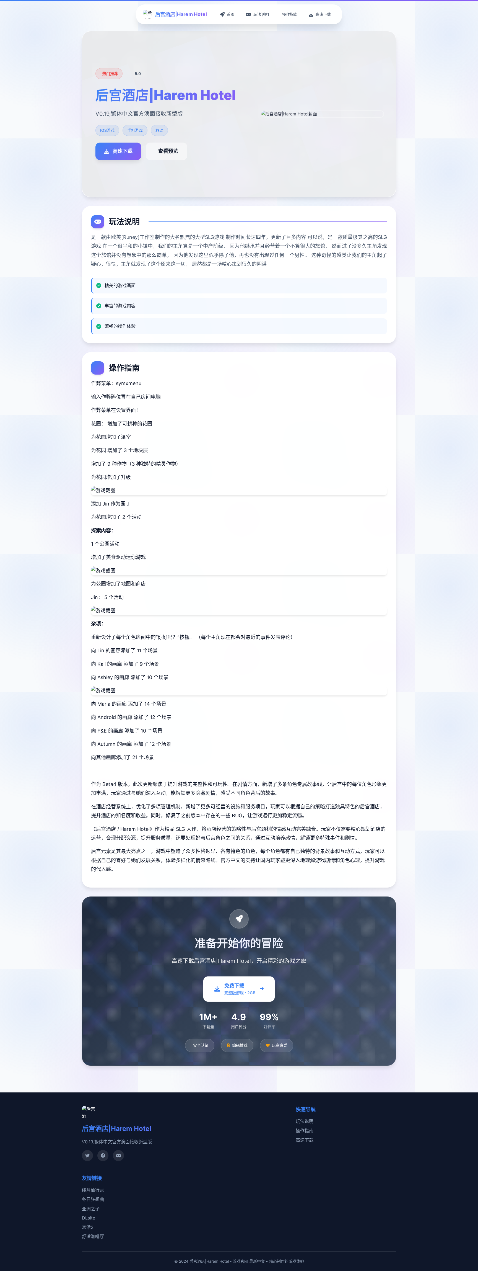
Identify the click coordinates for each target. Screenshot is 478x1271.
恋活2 (87, 1227)
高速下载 (304, 1140)
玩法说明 (304, 1121)
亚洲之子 (91, 1208)
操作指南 (304, 1130)
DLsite (88, 1218)
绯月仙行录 (93, 1190)
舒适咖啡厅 (93, 1236)
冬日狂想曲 (93, 1199)
